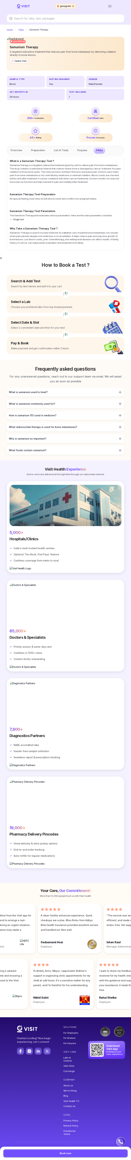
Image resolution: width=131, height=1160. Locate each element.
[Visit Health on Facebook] (20, 1051)
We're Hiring (70, 1090)
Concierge (69, 1071)
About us (68, 1085)
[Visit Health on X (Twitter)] (47, 1051)
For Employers (70, 1032)
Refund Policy (70, 1125)
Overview (16, 150)
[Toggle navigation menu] (110, 6)
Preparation (38, 150)
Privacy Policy (70, 1120)
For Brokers (69, 1038)
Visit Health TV (71, 1101)
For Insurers (69, 1043)
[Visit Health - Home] (23, 6)
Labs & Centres (67, 1059)
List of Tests (61, 150)
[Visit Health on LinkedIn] (38, 1051)
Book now (65, 1153)
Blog (65, 1095)
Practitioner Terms (69, 1132)
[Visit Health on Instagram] (29, 1051)
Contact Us (69, 1106)
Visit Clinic (69, 1065)
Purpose (82, 150)
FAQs (99, 150)
